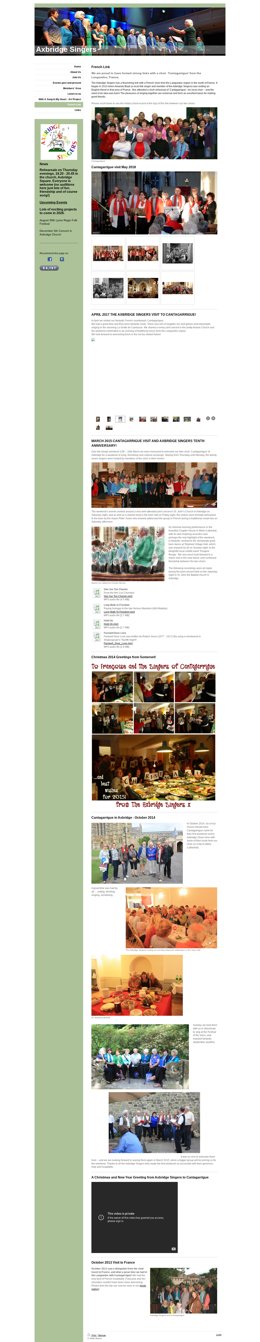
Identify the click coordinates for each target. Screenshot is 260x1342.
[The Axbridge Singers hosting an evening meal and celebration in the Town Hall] (171, 917)
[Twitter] (56, 259)
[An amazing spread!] (137, 985)
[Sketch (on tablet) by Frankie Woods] (128, 553)
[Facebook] (50, 259)
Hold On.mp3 (111, 624)
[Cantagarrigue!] (154, 133)
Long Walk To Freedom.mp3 (119, 611)
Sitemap (102, 1335)
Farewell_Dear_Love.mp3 (118, 643)
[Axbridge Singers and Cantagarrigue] (183, 1291)
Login (218, 1334)
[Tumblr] (62, 259)
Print (94, 1335)
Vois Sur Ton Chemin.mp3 (118, 596)
